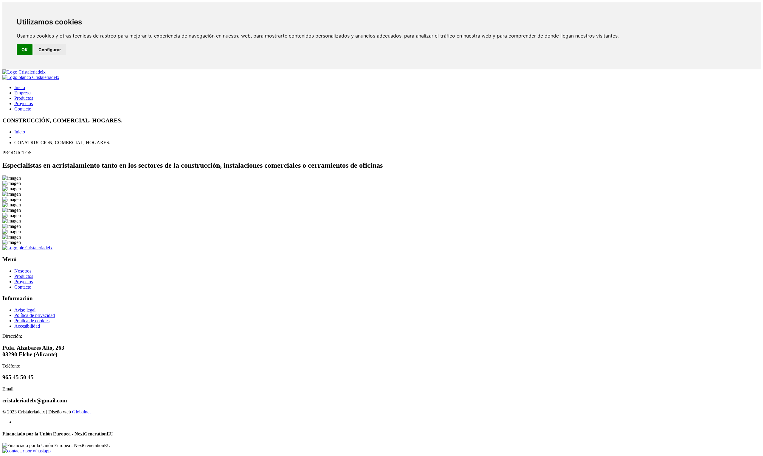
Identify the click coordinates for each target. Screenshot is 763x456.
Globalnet (81, 411)
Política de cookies (31, 320)
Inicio (19, 87)
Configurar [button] (49, 49)
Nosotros (22, 270)
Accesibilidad (27, 326)
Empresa (22, 92)
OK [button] (24, 49)
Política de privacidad (34, 315)
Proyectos (23, 103)
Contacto (22, 108)
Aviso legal (24, 309)
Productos (23, 98)
